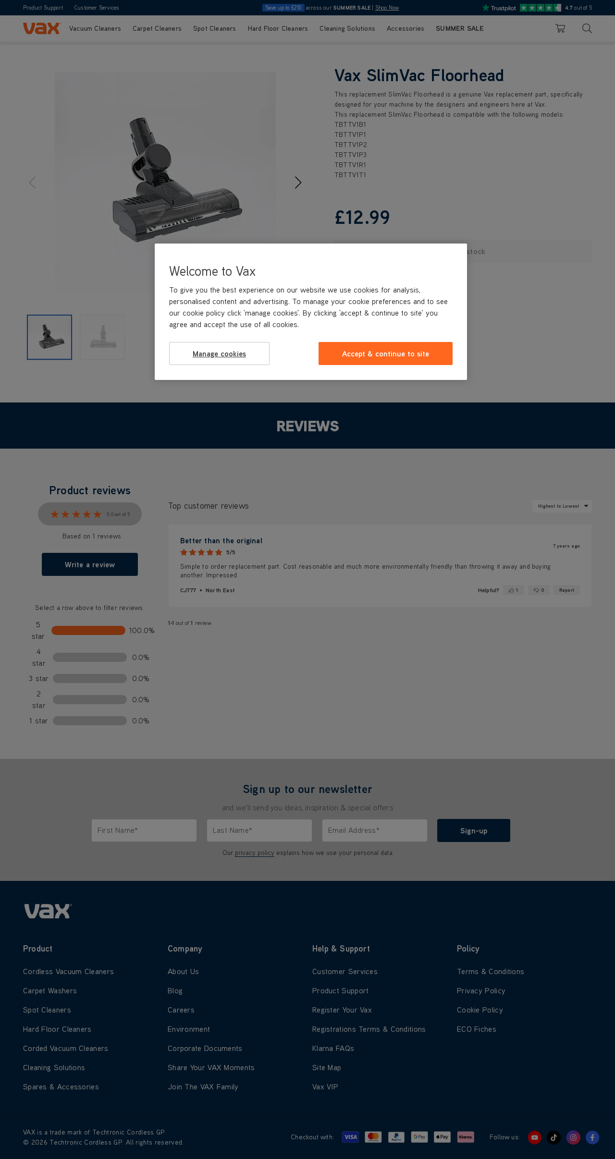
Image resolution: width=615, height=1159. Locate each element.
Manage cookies (219, 353)
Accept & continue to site (385, 353)
